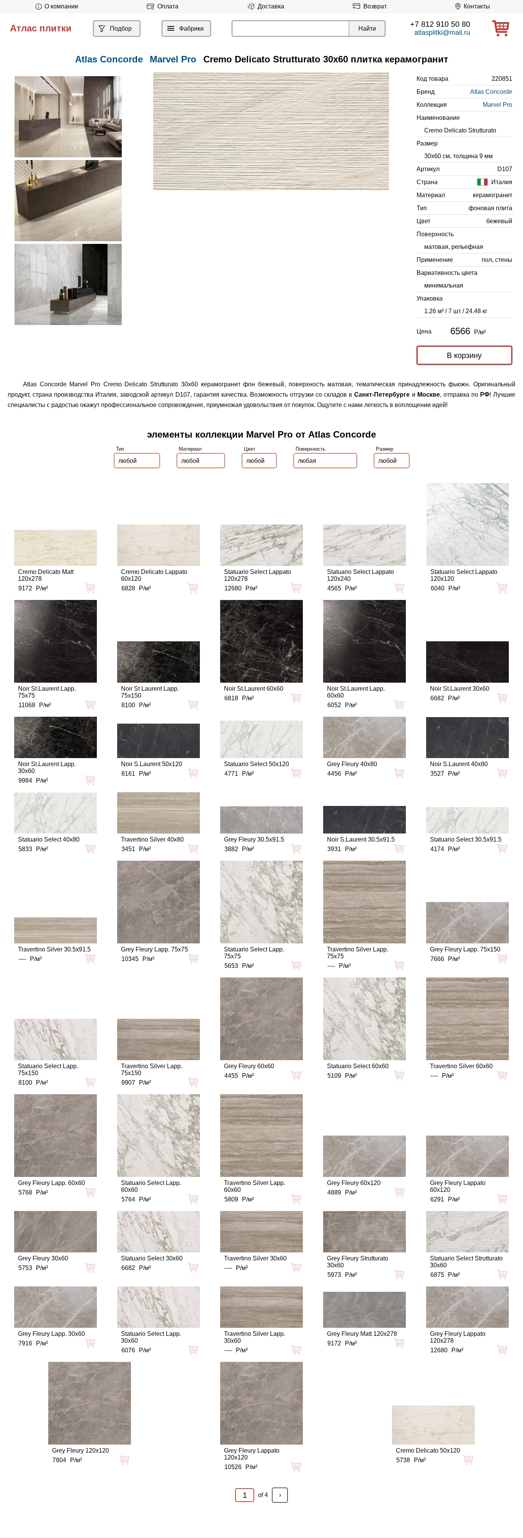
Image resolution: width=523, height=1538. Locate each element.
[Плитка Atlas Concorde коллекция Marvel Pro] (68, 116)
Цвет (249, 449)
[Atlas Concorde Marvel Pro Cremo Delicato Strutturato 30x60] (271, 131)
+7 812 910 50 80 (440, 24)
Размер (384, 449)
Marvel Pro (173, 59)
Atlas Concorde (491, 91)
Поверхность (310, 449)
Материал (190, 449)
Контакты (477, 6)
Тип (120, 449)
